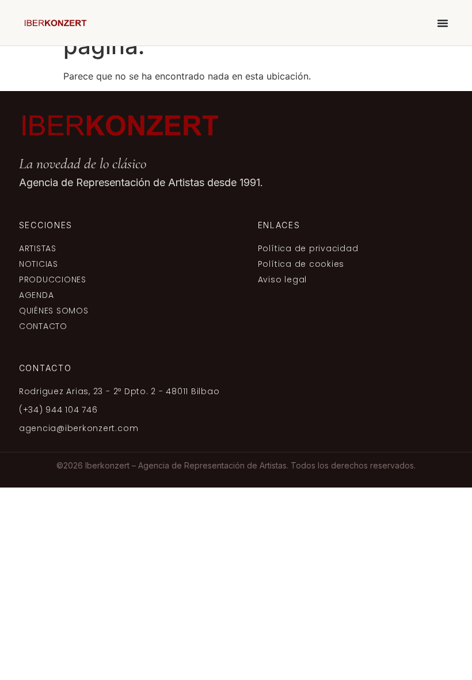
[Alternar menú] (442, 23)
